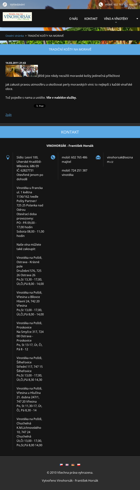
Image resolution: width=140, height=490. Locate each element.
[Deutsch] (72, 464)
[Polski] (78, 464)
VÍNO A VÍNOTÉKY (116, 19)
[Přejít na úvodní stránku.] (17, 18)
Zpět (8, 115)
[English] (67, 464)
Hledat (5, 4)
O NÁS (73, 19)
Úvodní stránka (14, 35)
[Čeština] (61, 464)
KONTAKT (91, 19)
